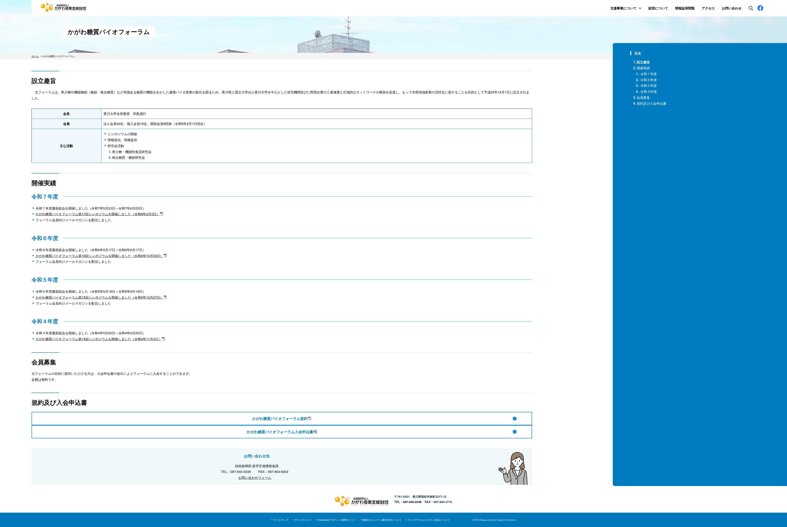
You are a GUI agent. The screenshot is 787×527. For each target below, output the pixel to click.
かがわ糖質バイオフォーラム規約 (280, 418)
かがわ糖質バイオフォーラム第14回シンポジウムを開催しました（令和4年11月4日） (98, 339)
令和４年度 (648, 91)
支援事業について (623, 8)
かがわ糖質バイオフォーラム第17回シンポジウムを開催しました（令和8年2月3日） (98, 214)
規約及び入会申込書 (651, 103)
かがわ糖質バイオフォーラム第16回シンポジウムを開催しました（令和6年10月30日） (99, 255)
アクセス (708, 8)
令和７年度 (648, 73)
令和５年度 (648, 85)
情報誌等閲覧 (685, 8)
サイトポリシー (303, 519)
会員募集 (643, 97)
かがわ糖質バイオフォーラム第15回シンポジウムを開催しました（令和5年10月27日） (99, 297)
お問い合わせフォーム (254, 477)
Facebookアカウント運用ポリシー (337, 519)
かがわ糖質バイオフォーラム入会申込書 (280, 431)
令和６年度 (648, 79)
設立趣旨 (643, 62)
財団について (658, 8)
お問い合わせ (732, 8)
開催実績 (643, 68)
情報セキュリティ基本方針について (381, 519)
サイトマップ (281, 519)
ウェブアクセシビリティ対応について (428, 519)
